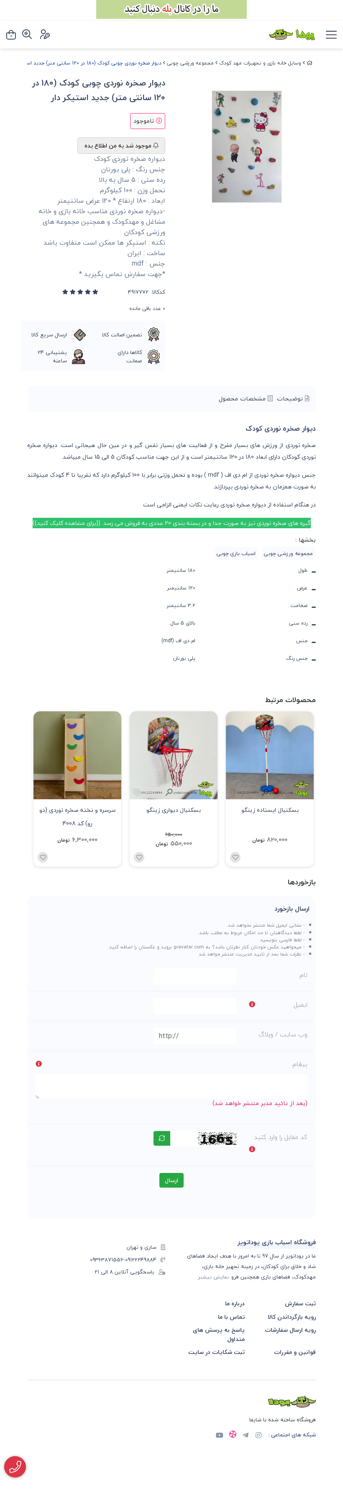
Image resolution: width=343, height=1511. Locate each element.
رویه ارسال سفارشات (290, 1330)
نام (303, 974)
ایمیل (300, 1004)
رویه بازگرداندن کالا (292, 1317)
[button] (37, 789)
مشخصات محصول (243, 398)
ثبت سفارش (300, 1303)
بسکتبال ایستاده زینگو (270, 810)
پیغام (299, 1064)
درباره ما (235, 1303)
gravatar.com (189, 947)
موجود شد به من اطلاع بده (118, 145)
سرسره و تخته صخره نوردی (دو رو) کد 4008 (77, 816)
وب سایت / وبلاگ (283, 1034)
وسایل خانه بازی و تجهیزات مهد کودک (260, 63)
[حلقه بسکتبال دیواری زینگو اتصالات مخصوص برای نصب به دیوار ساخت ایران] (174, 755)
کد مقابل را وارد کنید (280, 1136)
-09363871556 (107, 1260)
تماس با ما (231, 1317)
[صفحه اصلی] (309, 63)
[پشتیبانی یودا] (15, 1466)
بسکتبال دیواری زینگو (173, 810)
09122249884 (140, 1260)
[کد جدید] (162, 1138)
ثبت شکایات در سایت (216, 1352)
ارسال (171, 1180)
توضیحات (291, 398)
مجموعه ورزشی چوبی (190, 63)
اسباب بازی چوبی (236, 553)
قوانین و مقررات (295, 1352)
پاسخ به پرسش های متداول (219, 1334)
